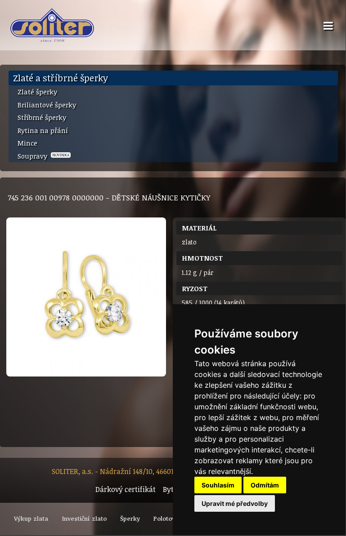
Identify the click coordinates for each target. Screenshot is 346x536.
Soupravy (43, 155)
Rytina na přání (43, 130)
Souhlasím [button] (218, 485)
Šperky (130, 518)
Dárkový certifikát (125, 489)
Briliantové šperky (47, 104)
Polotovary (168, 518)
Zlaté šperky (37, 91)
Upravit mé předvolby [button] (235, 503)
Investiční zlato (84, 518)
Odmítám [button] (265, 485)
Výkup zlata (31, 518)
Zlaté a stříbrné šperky (60, 77)
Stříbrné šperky (42, 117)
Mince (27, 142)
